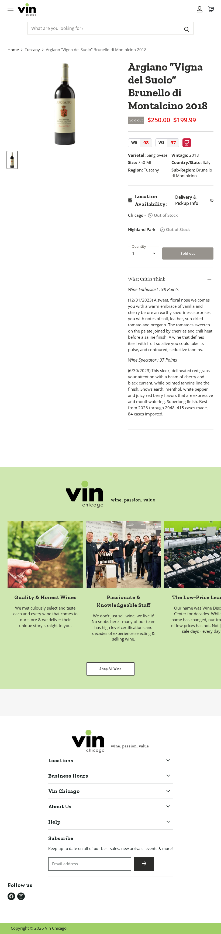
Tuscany (32, 49)
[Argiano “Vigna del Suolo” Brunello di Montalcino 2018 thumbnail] (12, 160)
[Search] (186, 28)
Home (13, 49)
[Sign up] (144, 864)
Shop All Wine (110, 669)
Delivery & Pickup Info (186, 200)
